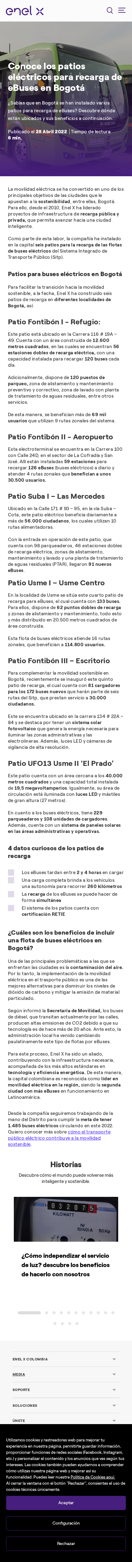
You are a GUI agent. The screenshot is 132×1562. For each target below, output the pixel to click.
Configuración (66, 1523)
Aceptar (66, 1502)
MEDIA (19, 1374)
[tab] (64, 1359)
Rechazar (66, 1543)
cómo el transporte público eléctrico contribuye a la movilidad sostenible (59, 1138)
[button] (29, 1313)
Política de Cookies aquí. (93, 1477)
